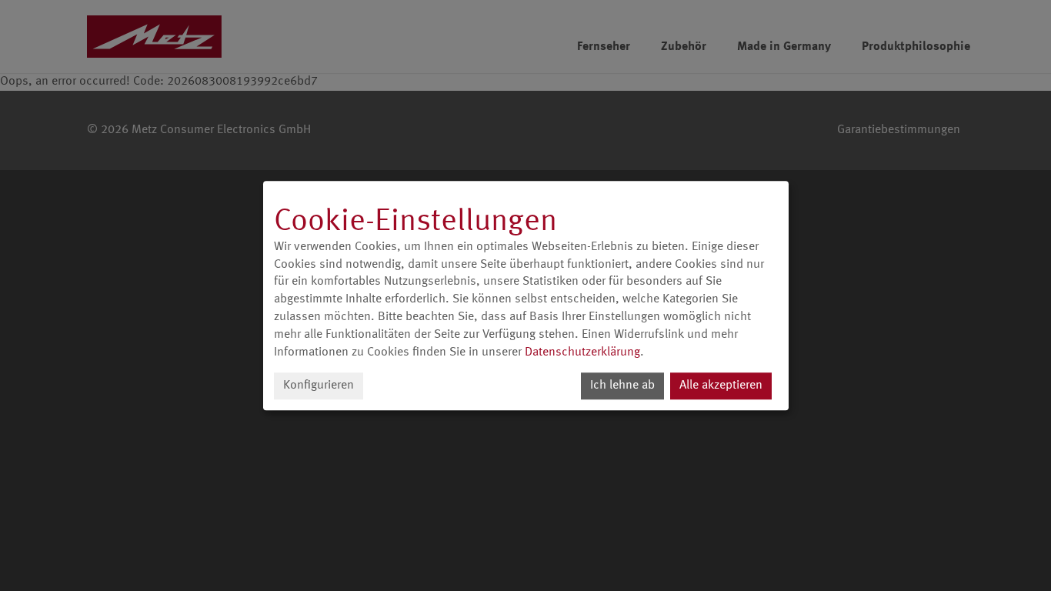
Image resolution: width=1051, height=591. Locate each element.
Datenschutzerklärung (582, 352)
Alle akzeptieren (720, 385)
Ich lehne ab (622, 385)
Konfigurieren (318, 385)
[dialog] (526, 295)
